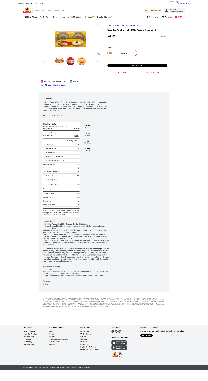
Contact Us (53, 344)
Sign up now (146, 335)
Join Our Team (29, 336)
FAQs (51, 331)
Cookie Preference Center (89, 349)
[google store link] (119, 349)
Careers (21, 3)
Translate (185, 4)
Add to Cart (137, 65)
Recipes (83, 336)
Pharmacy (29, 3)
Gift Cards (39, 3)
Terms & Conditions (84, 367)
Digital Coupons (59, 17)
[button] (180, 17)
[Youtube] (119, 332)
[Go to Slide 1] (59, 61)
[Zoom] (98, 53)
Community (28, 342)
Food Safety (53, 336)
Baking (117, 25)
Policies (45, 367)
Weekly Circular (85, 334)
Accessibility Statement (57, 367)
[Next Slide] (97, 61)
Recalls (52, 334)
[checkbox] (98, 25)
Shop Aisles (32, 17)
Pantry (109, 25)
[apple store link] (119, 344)
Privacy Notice (71, 367)
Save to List (154, 73)
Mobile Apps (84, 344)
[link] (153, 17)
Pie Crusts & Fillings (129, 25)
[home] (27, 10)
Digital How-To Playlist (88, 347)
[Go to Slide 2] (70, 61)
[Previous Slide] (43, 61)
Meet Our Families (30, 334)
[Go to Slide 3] (81, 61)
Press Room (28, 339)
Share (123, 73)
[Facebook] (112, 332)
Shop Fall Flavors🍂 (104, 17)
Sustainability (29, 344)
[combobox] (38, 10)
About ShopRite (29, 331)
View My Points (54, 342)
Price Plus (84, 342)
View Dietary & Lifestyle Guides (53, 85)
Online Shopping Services (58, 339)
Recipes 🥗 (89, 17)
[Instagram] (116, 332)
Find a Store (84, 331)
